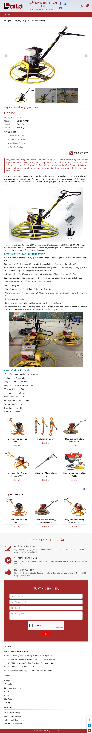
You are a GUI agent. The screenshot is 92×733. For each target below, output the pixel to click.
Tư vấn (6, 695)
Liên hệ (7, 703)
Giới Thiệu (8, 699)
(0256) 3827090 (12, 667)
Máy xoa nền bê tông (36, 21)
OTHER (20, 117)
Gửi (46, 634)
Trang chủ (8, 21)
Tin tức (7, 691)
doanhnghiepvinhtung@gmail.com (20, 670)
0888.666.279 (29, 667)
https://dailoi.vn (46, 670)
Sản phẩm (8, 684)
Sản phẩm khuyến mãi (13, 688)
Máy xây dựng (20, 21)
